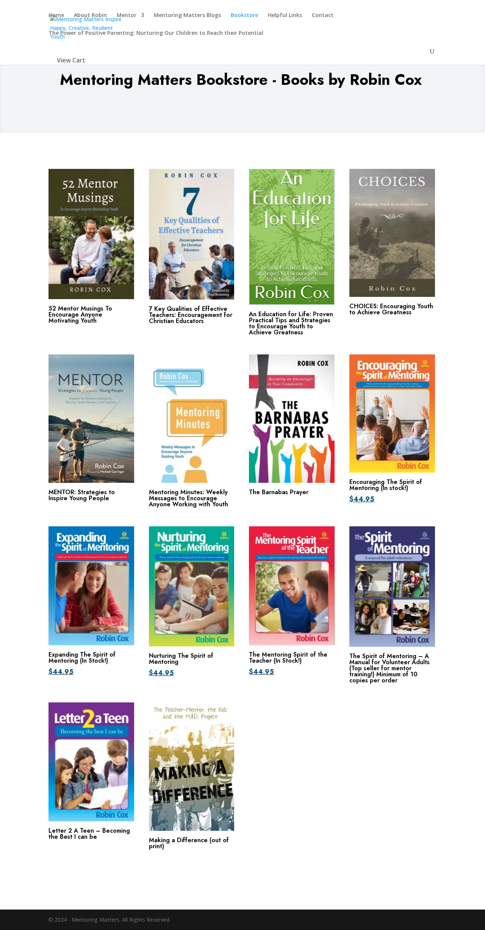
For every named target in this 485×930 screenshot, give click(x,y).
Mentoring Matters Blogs (187, 15)
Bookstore (244, 15)
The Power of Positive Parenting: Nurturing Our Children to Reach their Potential (155, 33)
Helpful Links (285, 15)
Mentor (126, 15)
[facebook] (432, 920)
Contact (322, 15)
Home (56, 15)
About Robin (90, 15)
